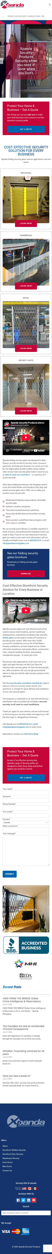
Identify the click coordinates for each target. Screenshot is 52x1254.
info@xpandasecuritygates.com (16, 543)
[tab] (23, 99)
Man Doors (7, 1166)
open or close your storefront (17, 475)
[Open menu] (49, 4)
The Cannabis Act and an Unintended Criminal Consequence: (23, 1028)
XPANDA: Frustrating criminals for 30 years (23, 1053)
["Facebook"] (18, 1200)
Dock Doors (8, 1162)
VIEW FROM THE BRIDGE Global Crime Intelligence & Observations (22, 1000)
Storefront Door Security (13, 1154)
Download (26, 574)
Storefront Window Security (14, 1150)
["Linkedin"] (28, 1200)
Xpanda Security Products (29, 1247)
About (5, 1146)
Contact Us (7, 1170)
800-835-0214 (35, 540)
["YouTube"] (34, 1200)
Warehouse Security (11, 1158)
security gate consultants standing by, (26, 683)
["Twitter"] (23, 1200)
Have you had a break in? (17, 1076)
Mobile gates (8, 638)
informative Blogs (31, 734)
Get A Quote (26, 129)
